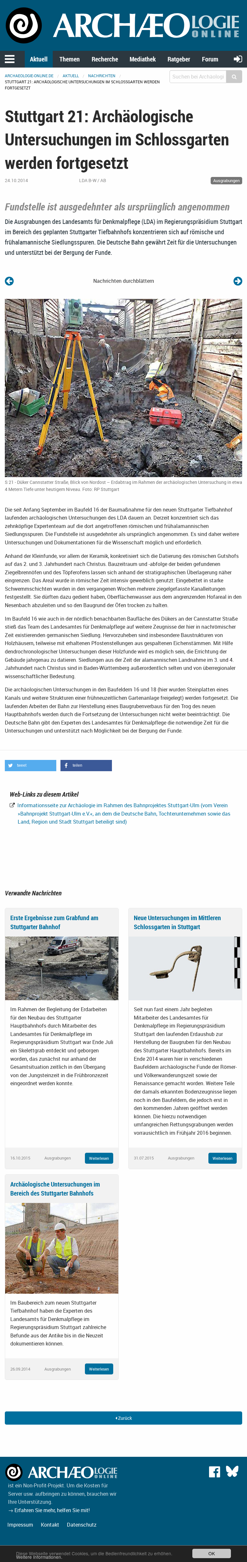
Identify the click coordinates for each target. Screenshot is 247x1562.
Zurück (124, 1418)
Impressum (20, 1524)
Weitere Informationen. (39, 1557)
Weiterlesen (99, 1158)
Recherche (105, 59)
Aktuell (39, 59)
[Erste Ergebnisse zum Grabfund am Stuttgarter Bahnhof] (61, 967)
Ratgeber (179, 59)
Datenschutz (81, 1524)
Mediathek (143, 59)
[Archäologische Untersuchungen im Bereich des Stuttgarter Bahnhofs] (61, 1247)
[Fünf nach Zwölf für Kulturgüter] (237, 281)
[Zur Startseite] (123, 24)
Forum (210, 59)
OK (211, 1553)
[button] (30, 765)
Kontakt (50, 1524)
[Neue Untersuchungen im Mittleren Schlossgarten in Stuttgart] (185, 967)
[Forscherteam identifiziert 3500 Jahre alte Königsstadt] (9, 281)
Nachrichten (101, 75)
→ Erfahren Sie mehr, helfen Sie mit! (49, 1510)
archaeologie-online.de (29, 75)
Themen (69, 59)
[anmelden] (238, 59)
